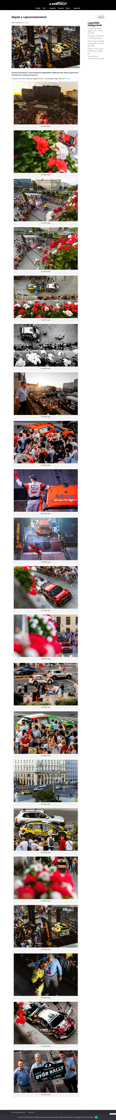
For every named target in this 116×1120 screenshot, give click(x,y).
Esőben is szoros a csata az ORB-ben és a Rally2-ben (95, 51)
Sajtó (68, 8)
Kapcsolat (77, 8)
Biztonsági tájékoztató (19, 1112)
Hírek (27, 22)
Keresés (101, 17)
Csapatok (52, 8)
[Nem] (114, 1117)
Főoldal (38, 8)
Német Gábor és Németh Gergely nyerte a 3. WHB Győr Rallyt (96, 43)
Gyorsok (61, 8)
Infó (44, 8)
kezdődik (68, 78)
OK (96, 1117)
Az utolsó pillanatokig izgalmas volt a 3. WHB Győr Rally (95, 30)
